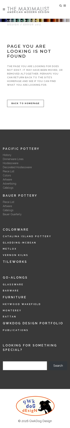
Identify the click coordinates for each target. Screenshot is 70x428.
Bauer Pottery (20, 195)
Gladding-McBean (19, 242)
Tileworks (15, 262)
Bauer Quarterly (12, 214)
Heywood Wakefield (22, 304)
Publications (16, 330)
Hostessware (10, 163)
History (7, 155)
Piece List (8, 171)
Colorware (16, 229)
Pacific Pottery (21, 149)
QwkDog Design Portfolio (33, 323)
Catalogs (8, 187)
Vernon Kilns (15, 255)
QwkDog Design (40, 421)
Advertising (9, 183)
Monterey (12, 310)
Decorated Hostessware (17, 167)
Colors (7, 175)
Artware (7, 179)
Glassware (13, 284)
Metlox (10, 249)
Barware (11, 290)
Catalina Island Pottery (27, 236)
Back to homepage (25, 103)
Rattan (9, 316)
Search (7, 359)
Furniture (15, 297)
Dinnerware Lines (13, 159)
